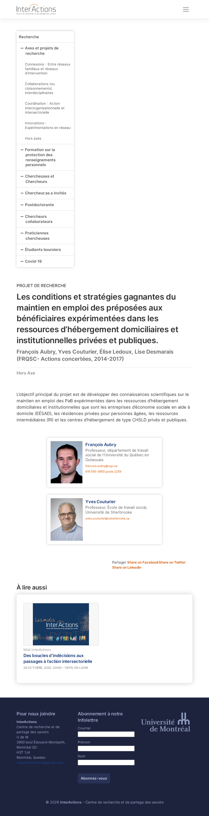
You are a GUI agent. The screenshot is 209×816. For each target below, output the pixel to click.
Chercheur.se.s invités (45, 193)
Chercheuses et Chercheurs (39, 179)
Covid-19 (33, 261)
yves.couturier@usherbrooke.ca (107, 518)
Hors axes (33, 138)
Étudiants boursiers (43, 249)
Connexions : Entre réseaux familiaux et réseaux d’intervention (47, 68)
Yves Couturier (100, 501)
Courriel (84, 728)
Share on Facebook (143, 562)
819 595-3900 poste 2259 (103, 471)
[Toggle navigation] (185, 9)
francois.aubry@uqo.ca (101, 466)
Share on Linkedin (126, 567)
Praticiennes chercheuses (37, 236)
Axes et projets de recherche (42, 51)
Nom (81, 756)
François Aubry (100, 444)
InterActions (71, 802)
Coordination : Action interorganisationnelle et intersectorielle (44, 107)
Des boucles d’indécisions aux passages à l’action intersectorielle (57, 658)
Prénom (84, 742)
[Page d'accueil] (36, 9)
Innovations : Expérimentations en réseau (48, 125)
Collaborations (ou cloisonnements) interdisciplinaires (40, 88)
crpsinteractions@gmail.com (40, 762)
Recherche (29, 36)
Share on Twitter (172, 562)
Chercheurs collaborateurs (39, 219)
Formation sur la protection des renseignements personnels (40, 157)
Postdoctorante (39, 204)
